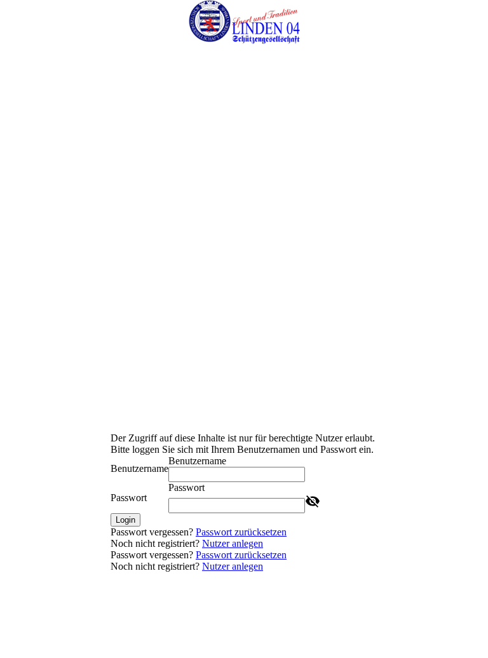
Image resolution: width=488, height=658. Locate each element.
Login (125, 520)
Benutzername (139, 468)
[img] (244, 22)
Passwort (129, 497)
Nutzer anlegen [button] (232, 543)
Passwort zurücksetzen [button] (241, 532)
